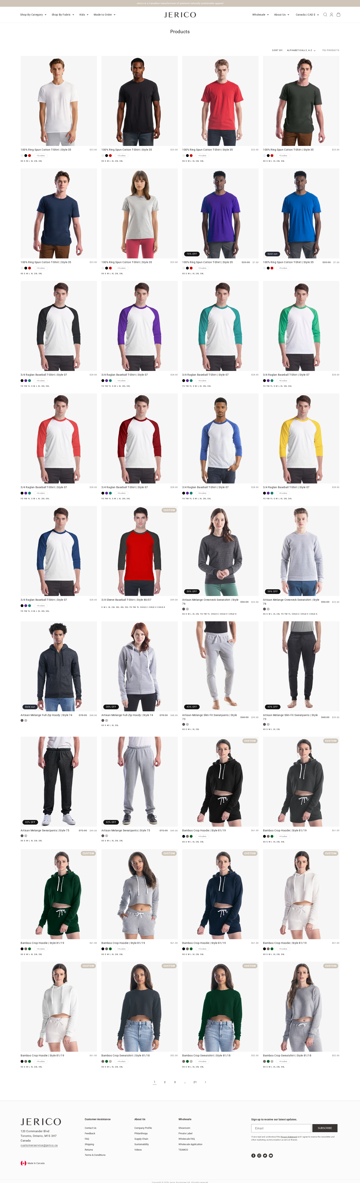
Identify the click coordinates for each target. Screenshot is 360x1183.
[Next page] (205, 1082)
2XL (36, 161)
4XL (122, 607)
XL (32, 161)
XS (22, 161)
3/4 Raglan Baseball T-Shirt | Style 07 (44, 374)
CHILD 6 (161, 607)
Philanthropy (141, 1133)
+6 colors (41, 381)
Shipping (89, 1144)
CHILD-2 (215, 614)
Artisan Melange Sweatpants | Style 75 (45, 830)
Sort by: (277, 50)
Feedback (90, 1133)
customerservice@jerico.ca (39, 1145)
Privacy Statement (289, 1137)
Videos (138, 1149)
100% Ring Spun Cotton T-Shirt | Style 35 (46, 149)
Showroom (184, 1128)
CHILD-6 (232, 614)
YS (22, 386)
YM (25, 386)
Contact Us (90, 1128)
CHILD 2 (144, 607)
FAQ (87, 1138)
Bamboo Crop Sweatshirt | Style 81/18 (125, 1055)
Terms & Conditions (95, 1155)
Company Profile (143, 1128)
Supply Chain (141, 1138)
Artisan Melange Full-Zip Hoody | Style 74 (46, 715)
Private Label (185, 1133)
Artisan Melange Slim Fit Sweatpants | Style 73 (209, 717)
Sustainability (141, 1144)
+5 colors (41, 156)
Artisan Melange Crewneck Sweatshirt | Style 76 (210, 601)
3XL (40, 161)
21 (195, 1082)
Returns (89, 1149)
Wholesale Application (190, 1144)
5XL (126, 607)
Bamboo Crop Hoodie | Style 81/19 (204, 830)
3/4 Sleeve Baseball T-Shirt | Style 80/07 (126, 599)
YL (29, 386)
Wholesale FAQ (186, 1138)
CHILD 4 (152, 607)
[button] (33, 14)
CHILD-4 (224, 614)
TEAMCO (183, 1149)
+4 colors (202, 836)
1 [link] (155, 1082)
